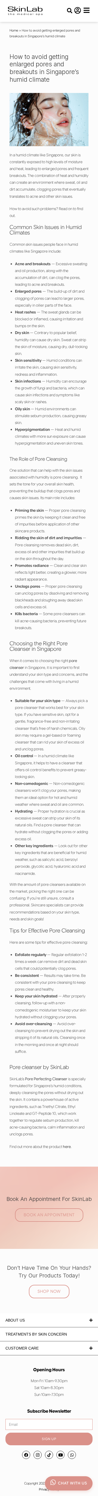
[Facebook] (26, 1455)
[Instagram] (37, 1455)
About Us (15, 1320)
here (67, 1146)
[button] (69, 11)
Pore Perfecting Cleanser (46, 1078)
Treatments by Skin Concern (36, 1334)
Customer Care (22, 1348)
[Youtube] (60, 1455)
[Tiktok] (49, 1455)
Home (14, 30)
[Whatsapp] (72, 1455)
